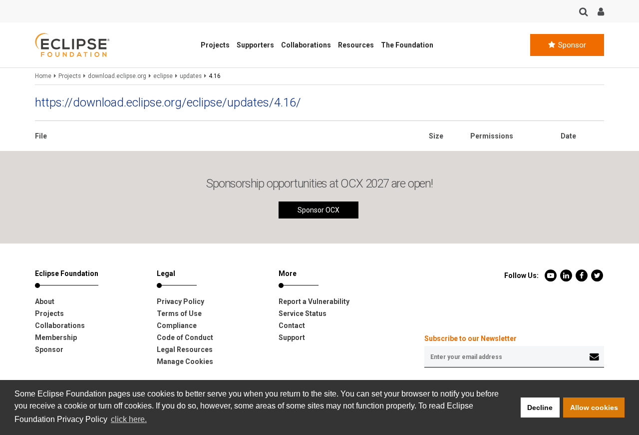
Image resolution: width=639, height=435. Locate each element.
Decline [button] (540, 408)
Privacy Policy (180, 302)
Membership (56, 338)
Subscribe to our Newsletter (470, 338)
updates (191, 76)
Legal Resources (185, 350)
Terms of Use (179, 314)
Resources (356, 45)
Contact (292, 326)
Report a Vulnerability (314, 302)
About (44, 302)
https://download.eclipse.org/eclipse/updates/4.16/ (168, 103)
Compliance (177, 326)
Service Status (302, 314)
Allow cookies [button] (594, 408)
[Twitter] (597, 275)
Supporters (255, 45)
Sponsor (571, 45)
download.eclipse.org (117, 76)
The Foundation (407, 45)
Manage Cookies (185, 362)
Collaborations (306, 45)
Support (292, 338)
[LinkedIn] (567, 275)
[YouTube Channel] (551, 275)
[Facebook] (582, 275)
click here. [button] (129, 419)
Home (43, 76)
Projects (215, 45)
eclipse (163, 76)
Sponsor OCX (318, 210)
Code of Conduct (185, 338)
